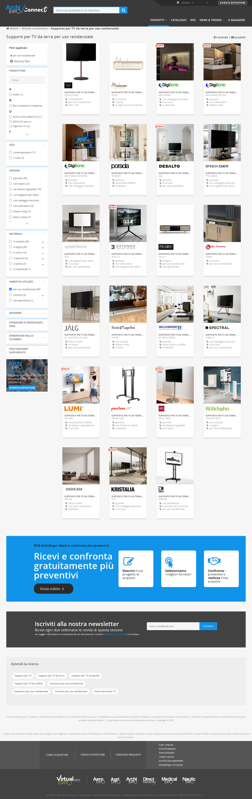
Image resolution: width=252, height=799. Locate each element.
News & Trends (211, 20)
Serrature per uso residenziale (66, 683)
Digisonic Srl (21, 126)
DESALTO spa (22, 121)
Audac (18, 94)
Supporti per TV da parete (85, 675)
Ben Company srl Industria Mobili (29, 106)
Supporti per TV (22, 675)
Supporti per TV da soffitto (28, 683)
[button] (27, 71)
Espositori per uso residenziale (31, 691)
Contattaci (128, 130)
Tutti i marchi (166, 745)
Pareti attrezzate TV (105, 691)
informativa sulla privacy (115, 634)
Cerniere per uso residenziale (71, 691)
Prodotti (157, 20)
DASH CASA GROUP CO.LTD (29, 117)
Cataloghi (178, 20)
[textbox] (86, 10)
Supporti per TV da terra (51, 675)
